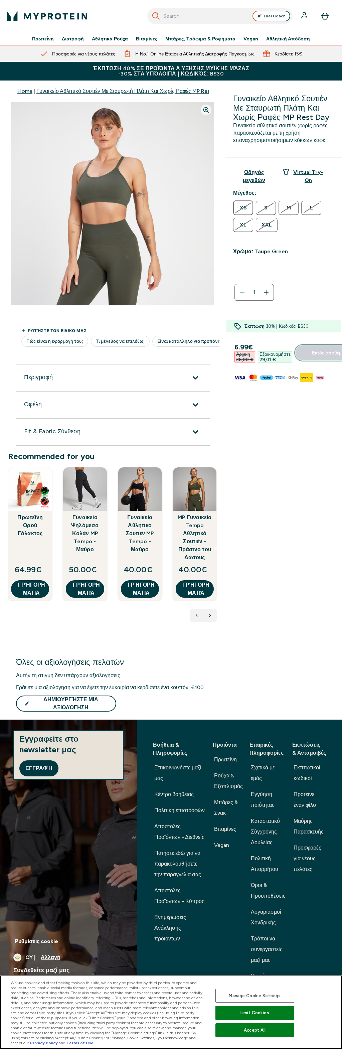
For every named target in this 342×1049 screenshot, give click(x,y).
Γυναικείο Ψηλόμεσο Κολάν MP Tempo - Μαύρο (85, 533)
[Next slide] (215, 548)
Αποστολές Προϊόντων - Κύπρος (179, 896)
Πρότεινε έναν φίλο (305, 799)
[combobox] (220, 16)
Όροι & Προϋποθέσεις (268, 890)
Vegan (250, 38)
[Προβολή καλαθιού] (325, 16)
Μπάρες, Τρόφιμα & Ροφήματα (200, 38)
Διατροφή (73, 38)
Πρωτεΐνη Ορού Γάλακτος (30, 525)
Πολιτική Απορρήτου (264, 864)
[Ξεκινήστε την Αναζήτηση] (156, 16)
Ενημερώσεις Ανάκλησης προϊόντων (170, 927)
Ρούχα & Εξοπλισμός (228, 781)
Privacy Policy (44, 1043)
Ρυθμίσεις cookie (36, 941)
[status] (254, 292)
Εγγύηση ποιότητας (263, 799)
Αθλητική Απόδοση (288, 38)
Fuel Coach (275, 16)
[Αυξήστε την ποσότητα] (266, 292)
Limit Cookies (254, 1012)
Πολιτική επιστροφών (179, 810)
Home (24, 91)
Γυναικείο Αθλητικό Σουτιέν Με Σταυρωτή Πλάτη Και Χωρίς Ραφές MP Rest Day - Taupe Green (148, 91)
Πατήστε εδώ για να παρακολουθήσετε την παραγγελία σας (177, 863)
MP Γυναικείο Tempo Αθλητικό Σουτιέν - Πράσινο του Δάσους (194, 537)
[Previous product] (196, 615)
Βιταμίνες (146, 38)
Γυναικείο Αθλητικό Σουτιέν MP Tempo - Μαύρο (140, 533)
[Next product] (210, 615)
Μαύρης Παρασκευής (309, 826)
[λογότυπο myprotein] (47, 16)
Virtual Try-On (308, 176)
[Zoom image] (206, 110)
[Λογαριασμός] (305, 16)
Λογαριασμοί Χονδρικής (266, 917)
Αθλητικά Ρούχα (110, 38)
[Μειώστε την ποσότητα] (242, 292)
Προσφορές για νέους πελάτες (307, 858)
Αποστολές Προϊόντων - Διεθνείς (179, 831)
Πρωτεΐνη (43, 38)
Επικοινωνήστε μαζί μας (177, 773)
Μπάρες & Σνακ (226, 807)
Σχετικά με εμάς (263, 773)
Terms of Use (80, 1043)
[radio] (243, 207)
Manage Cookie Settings (255, 995)
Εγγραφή (38, 768)
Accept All (255, 1030)
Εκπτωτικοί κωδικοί (307, 773)
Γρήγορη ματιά (31, 589)
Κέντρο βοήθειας (174, 794)
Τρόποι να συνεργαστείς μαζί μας (267, 949)
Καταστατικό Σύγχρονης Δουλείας (265, 831)
